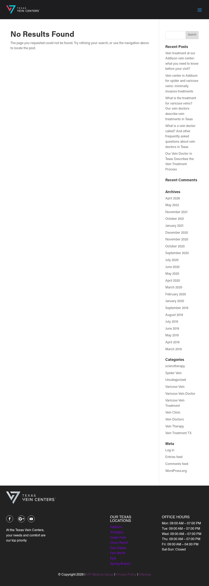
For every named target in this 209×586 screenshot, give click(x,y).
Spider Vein (173, 373)
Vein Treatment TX (178, 433)
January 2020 (174, 301)
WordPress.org (176, 471)
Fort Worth (118, 553)
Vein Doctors (174, 419)
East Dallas (118, 548)
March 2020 (173, 287)
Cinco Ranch (119, 543)
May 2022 (172, 205)
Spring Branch (120, 564)
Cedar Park (118, 537)
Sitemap (145, 574)
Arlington (116, 532)
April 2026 (172, 198)
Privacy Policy (126, 574)
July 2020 (172, 260)
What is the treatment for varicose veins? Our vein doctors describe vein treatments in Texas (180, 109)
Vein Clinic (172, 412)
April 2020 (172, 280)
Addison (116, 527)
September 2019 (176, 308)
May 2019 (172, 335)
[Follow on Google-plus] (21, 518)
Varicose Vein (175, 387)
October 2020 (175, 246)
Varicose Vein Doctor (180, 394)
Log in (169, 450)
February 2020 (175, 294)
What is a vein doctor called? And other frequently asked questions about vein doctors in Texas (180, 137)
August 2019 (174, 315)
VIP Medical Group (99, 574)
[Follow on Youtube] (31, 518)
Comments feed (176, 464)
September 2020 (177, 253)
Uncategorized (175, 380)
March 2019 (173, 349)
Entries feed (173, 457)
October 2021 (174, 219)
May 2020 (172, 274)
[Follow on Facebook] (9, 518)
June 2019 (172, 328)
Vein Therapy (174, 426)
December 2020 (176, 233)
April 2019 (172, 342)
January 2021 (174, 226)
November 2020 (176, 239)
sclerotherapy (175, 366)
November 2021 (176, 212)
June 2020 (172, 267)
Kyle (113, 558)
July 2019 (171, 322)
